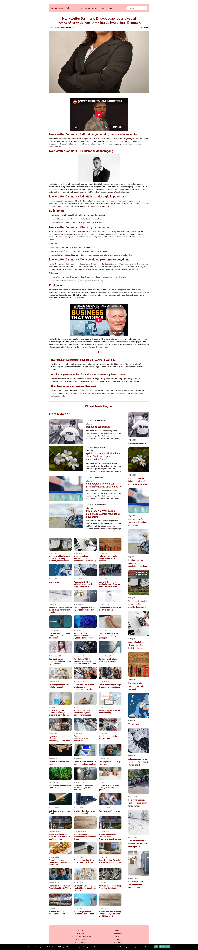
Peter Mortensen (67, 27)
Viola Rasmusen (99, 447)
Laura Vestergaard (100, 420)
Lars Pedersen (99, 477)
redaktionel (145, 27)
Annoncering (85, 8)
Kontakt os (111, 8)
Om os (94, 8)
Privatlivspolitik (164, 947)
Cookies (102, 8)
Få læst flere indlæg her (99, 406)
